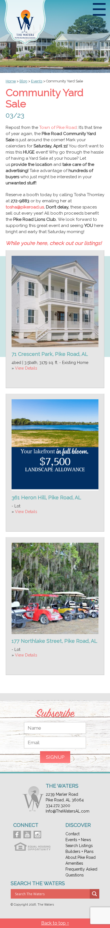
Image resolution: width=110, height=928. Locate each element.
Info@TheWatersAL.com (67, 811)
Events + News (78, 839)
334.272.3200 (58, 805)
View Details (26, 368)
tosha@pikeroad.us (25, 207)
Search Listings (79, 845)
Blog (23, 81)
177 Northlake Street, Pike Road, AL (54, 641)
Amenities (74, 863)
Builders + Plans (79, 851)
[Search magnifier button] (94, 894)
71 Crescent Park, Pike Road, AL (50, 354)
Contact (72, 834)
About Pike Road (80, 857)
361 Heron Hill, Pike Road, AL (46, 497)
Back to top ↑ (55, 923)
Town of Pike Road (58, 127)
